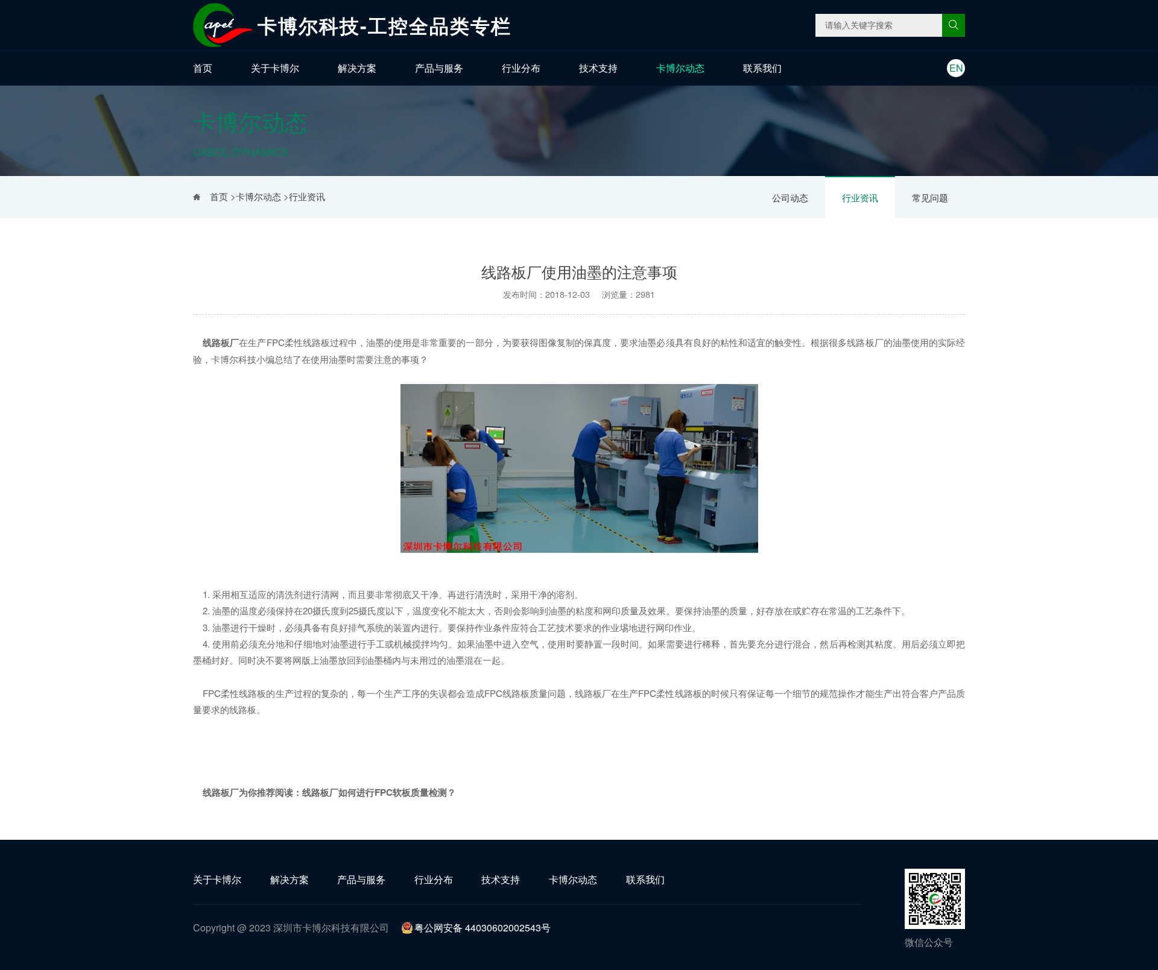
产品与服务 (439, 68)
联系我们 (762, 68)
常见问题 (930, 197)
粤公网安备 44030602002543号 (482, 927)
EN (956, 68)
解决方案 (357, 68)
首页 (202, 68)
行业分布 (521, 68)
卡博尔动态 (680, 68)
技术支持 (598, 68)
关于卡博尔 (275, 68)
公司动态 (790, 197)
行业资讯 (860, 197)
